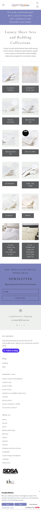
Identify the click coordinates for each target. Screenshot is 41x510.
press (4, 427)
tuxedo (9, 215)
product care (6, 382)
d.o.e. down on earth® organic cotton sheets (30, 251)
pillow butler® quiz (8, 430)
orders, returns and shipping (12, 379)
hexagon (9, 183)
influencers (6, 463)
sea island (30, 152)
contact (5, 397)
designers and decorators (11, 448)
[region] (20, 315)
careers (5, 445)
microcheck (30, 121)
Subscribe (20, 298)
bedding (5, 363)
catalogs (5, 459)
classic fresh (10, 89)
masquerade (11, 153)
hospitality (6, 452)
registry (5, 441)
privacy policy (7, 400)
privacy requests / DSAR (11, 404)
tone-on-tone (30, 185)
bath (3, 367)
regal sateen (10, 121)
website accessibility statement (14, 393)
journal (4, 423)
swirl (28, 215)
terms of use (7, 389)
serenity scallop (30, 89)
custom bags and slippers (11, 455)
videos (4, 437)
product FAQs (7, 386)
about (4, 419)
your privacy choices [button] (9, 407)
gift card (5, 434)
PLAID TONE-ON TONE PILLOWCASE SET (11, 249)
